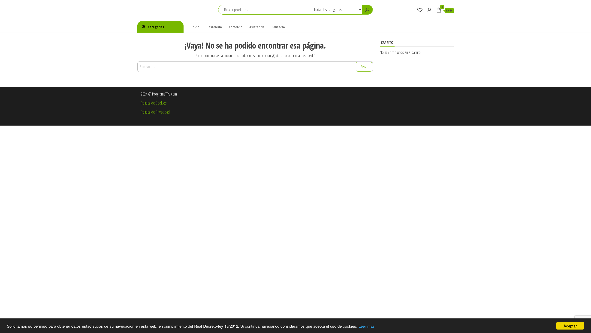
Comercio (235, 27)
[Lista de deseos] (420, 10)
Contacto (278, 27)
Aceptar (570, 326)
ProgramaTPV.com (160, 7)
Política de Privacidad (155, 112)
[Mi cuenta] (429, 10)
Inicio (195, 27)
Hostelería (214, 27)
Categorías (156, 27)
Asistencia (257, 27)
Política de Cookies (154, 103)
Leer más (367, 326)
